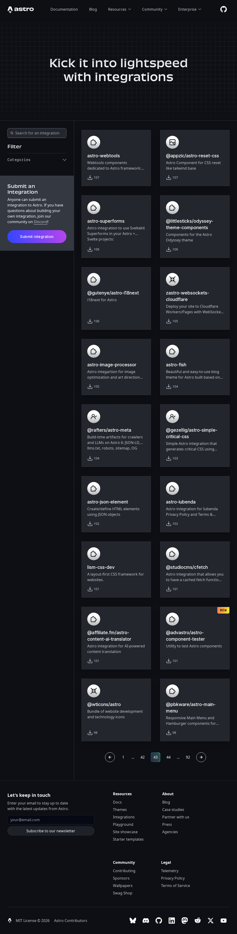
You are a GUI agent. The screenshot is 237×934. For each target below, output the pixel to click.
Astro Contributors (70, 920)
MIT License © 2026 (33, 920)
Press (167, 824)
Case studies (173, 809)
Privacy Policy (173, 878)
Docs (117, 802)
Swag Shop (122, 893)
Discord (40, 221)
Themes (120, 809)
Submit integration (36, 236)
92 (188, 757)
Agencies (170, 831)
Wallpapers (123, 885)
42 (142, 757)
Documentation (64, 9)
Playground (123, 824)
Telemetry (169, 870)
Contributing (124, 870)
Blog (93, 9)
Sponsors (121, 878)
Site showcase (125, 831)
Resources (117, 9)
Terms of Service (175, 885)
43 (155, 757)
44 (168, 757)
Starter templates (128, 839)
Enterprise (187, 9)
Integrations (124, 817)
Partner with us (175, 817)
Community (152, 9)
